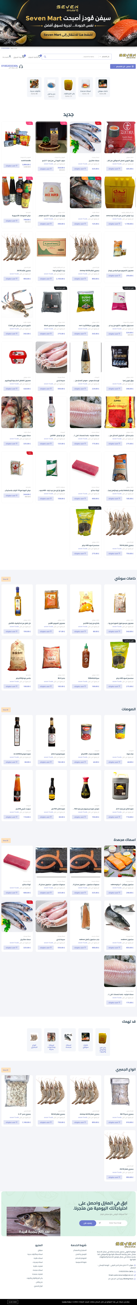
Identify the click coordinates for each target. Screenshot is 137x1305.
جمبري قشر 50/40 (126, 545)
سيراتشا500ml (93, 678)
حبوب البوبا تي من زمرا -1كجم (53, 160)
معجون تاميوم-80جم (56, 623)
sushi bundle (26, 160)
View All (5, 579)
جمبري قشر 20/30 (24, 270)
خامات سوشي (103, 91)
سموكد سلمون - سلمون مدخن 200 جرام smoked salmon (43, 884)
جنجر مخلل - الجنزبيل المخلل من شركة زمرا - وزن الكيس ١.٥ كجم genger (106, 435)
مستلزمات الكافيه (60, 487)
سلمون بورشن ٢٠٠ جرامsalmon (122, 884)
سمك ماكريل (94, 160)
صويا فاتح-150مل (58, 808)
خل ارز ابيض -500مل (57, 435)
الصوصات (97, 377)
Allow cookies (13, 1302)
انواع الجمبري (95, 267)
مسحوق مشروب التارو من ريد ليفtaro (118, 325)
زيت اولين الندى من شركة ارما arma (119, 215)
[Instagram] (4, 1297)
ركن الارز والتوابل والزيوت (66, 93)
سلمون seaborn (127, 939)
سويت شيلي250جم (23, 808)
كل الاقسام (123, 66)
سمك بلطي (94, 215)
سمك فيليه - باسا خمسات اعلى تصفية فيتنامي (81, 435)
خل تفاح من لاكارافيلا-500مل (19, 623)
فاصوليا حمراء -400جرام (90, 753)
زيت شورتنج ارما (59, 270)
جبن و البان (51, 93)
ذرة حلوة (130, 753)
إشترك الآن (87, 1223)
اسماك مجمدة (85, 91)
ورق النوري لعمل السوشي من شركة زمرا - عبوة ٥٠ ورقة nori (110, 160)
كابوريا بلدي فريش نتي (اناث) (19, 325)
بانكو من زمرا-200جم (91, 623)
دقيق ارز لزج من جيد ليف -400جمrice (51, 490)
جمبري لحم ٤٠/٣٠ (24, 1114)
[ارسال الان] (45, 56)
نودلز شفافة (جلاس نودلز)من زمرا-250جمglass (115, 490)
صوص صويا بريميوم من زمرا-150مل (85, 808)
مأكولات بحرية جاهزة (32, 91)
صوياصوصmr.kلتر (58, 753)
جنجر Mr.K (61, 678)
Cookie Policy (66, 1301)
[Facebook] (14, 1297)
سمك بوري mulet (24, 435)
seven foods (117, 163)
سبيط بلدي (60, 380)
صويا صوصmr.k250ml (22, 753)
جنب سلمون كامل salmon (89, 939)
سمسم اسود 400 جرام (90, 545)
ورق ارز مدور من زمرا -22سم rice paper (50, 215)
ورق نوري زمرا (128, 380)
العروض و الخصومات (59, 157)
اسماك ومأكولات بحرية (51, 1047)
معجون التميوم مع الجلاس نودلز (120, 270)
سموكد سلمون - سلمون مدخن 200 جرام (83, 884)
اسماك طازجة (95, 212)
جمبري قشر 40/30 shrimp (89, 270)
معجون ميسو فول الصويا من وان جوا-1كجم (116, 623)
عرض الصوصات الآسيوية (21, 215)
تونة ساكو (95, 490)
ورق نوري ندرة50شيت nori (89, 325)
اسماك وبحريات (95, 157)
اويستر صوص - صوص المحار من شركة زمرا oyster (80, 380)
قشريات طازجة (27, 322)
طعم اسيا (28, 212)
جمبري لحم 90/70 (126, 1114)
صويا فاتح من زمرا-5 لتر (124, 808)
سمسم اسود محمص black (54, 325)
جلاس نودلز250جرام (23, 678)
